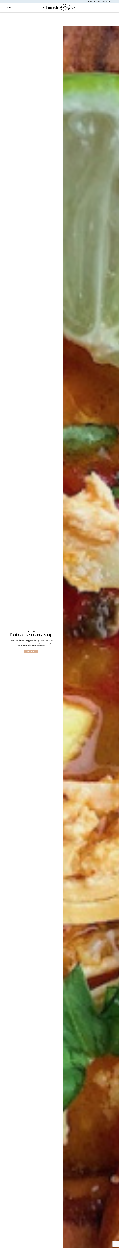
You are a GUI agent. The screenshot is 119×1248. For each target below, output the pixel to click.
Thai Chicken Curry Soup (31, 634)
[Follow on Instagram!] (91, 1)
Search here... (107, 1)
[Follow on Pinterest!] (94, 1)
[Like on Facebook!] (88, 1)
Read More (30, 651)
